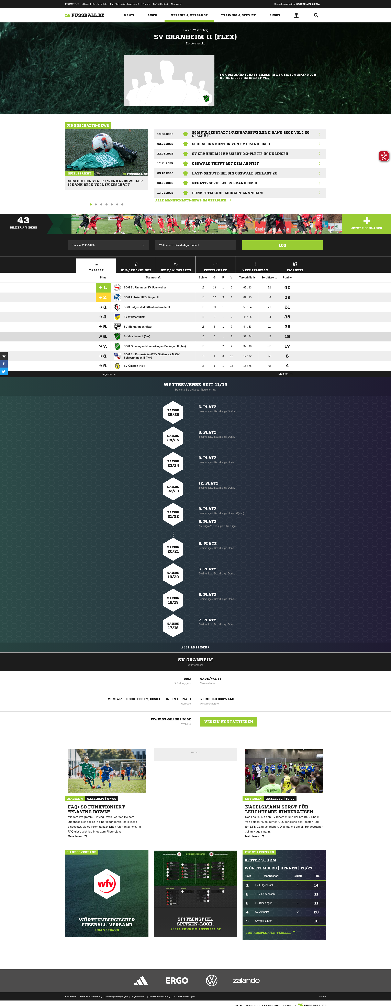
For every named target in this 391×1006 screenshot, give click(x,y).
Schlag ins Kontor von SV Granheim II (231, 144)
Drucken (283, 373)
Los (282, 245)
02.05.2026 (165, 143)
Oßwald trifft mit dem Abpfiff (225, 163)
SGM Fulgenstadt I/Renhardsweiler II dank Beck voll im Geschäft (105, 181)
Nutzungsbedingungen (116, 996)
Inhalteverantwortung (159, 996)
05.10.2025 (165, 173)
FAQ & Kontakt (160, 4)
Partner (146, 4)
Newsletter (176, 4)
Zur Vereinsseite (195, 43)
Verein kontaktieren (228, 721)
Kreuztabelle (255, 270)
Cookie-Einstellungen (184, 996)
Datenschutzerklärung (91, 996)
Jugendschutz (139, 996)
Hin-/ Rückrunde (136, 270)
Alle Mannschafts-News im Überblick (190, 200)
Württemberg (200, 30)
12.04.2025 (165, 192)
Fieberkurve (215, 270)
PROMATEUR (72, 4)
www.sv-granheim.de (171, 719)
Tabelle (96, 270)
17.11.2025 (165, 163)
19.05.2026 (165, 134)
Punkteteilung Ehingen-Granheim (227, 192)
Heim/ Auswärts (176, 270)
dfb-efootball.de (99, 4)
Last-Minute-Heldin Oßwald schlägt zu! (235, 173)
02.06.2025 (165, 183)
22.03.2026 (165, 153)
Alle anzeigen (194, 647)
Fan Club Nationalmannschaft (124, 4)
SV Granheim (195, 660)
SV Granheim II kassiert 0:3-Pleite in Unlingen (240, 153)
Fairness (295, 270)
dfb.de (85, 4)
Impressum (70, 996)
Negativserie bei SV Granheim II (224, 183)
